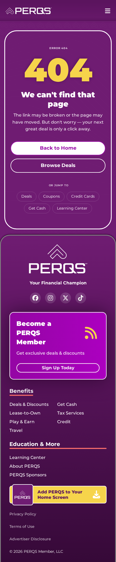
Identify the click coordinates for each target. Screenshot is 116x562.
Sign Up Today (58, 367)
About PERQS (24, 466)
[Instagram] (50, 298)
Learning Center (72, 208)
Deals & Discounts (29, 404)
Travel (15, 430)
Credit (64, 421)
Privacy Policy (22, 514)
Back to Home (58, 148)
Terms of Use (22, 526)
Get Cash (37, 208)
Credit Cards (83, 196)
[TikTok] (80, 298)
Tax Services (70, 413)
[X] (65, 298)
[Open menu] (107, 11)
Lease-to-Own (24, 413)
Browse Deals (58, 165)
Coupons (51, 196)
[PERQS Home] (28, 11)
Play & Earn (22, 421)
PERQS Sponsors (27, 474)
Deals (26, 196)
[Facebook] (35, 298)
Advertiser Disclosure (30, 539)
